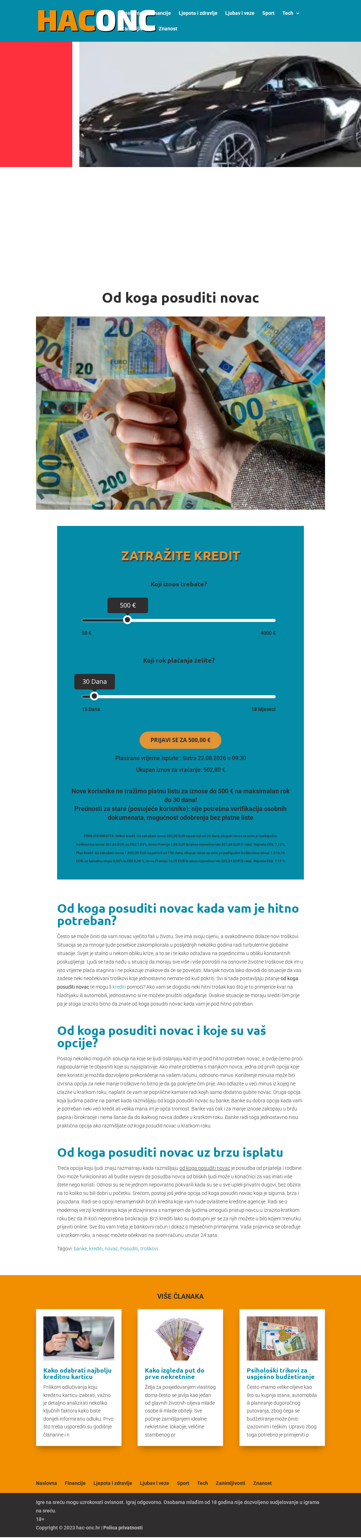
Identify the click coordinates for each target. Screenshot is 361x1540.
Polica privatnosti (123, 1527)
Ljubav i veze (240, 13)
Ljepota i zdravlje (198, 13)
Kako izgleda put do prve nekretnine (174, 1373)
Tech (287, 13)
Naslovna (131, 13)
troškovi (149, 1248)
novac (111, 1248)
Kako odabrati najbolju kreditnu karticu (77, 1373)
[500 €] (127, 619)
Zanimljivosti (136, 28)
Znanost (168, 28)
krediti (119, 987)
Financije (160, 13)
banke (80, 1248)
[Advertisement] (180, 222)
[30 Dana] (94, 696)
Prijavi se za (180, 740)
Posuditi (129, 1248)
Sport (268, 13)
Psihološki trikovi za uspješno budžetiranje (281, 1373)
